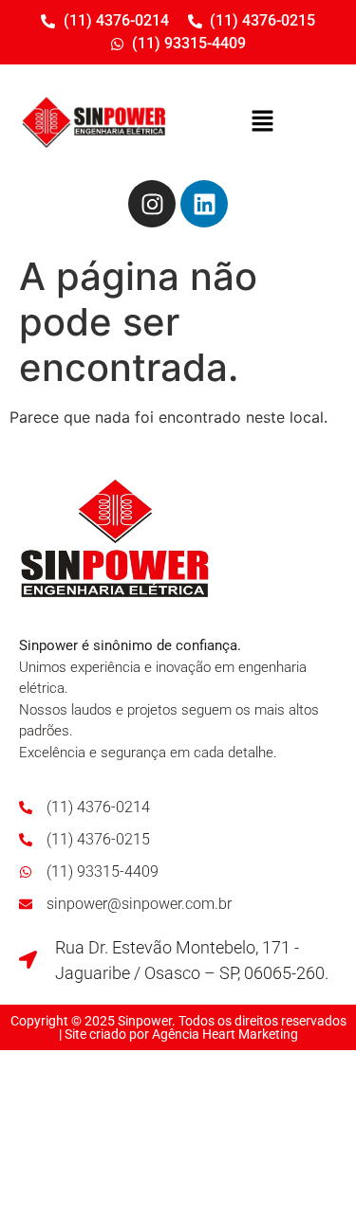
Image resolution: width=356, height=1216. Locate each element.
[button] (262, 121)
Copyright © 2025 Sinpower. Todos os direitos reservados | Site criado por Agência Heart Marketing (178, 1027)
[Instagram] (152, 203)
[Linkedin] (204, 203)
